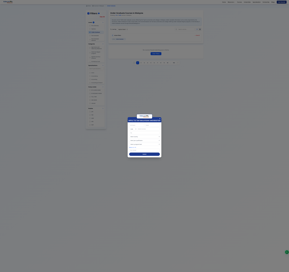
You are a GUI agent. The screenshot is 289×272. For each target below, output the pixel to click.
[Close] (160, 119)
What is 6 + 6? (132, 147)
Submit (144, 154)
